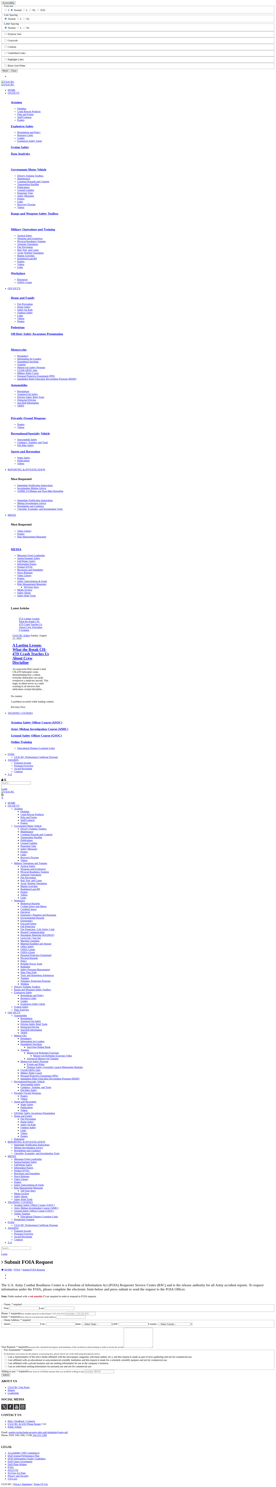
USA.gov (12, 1478)
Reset (5, 71)
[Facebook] (10, 1408)
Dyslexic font (14, 34)
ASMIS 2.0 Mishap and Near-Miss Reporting (40, 491)
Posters (20, 534)
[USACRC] (7, 81)
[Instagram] (23, 1408)
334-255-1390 (39, 1435)
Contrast (12, 46)
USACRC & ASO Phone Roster (24, 1424)
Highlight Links (16, 59)
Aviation (25, 630)
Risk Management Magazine (31, 536)
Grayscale (13, 40)
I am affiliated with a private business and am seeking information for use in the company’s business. (58, 1363)
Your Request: (14, 1347)
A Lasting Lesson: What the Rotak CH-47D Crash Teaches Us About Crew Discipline (30, 654)
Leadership (13, 1393)
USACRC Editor (21, 635)
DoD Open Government (20, 1461)
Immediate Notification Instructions (35, 485)
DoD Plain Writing (17, 1464)
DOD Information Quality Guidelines (27, 1458)
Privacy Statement (23, 1484)
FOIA (11, 1467)
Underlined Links (16, 53)
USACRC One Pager (19, 1387)
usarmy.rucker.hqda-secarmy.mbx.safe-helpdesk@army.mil (38, 1432)
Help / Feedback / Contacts (21, 1421)
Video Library (24, 531)
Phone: (10, 1313)
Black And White (16, 65)
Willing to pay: (14, 1371)
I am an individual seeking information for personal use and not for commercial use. (49, 1366)
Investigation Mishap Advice (31, 488)
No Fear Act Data (17, 1473)
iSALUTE (13, 1470)
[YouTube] (16, 1408)
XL (34, 10)
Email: (10, 1316)
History (11, 1390)
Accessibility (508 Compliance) (23, 1453)
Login (4, 789)
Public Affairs (15, 1427)
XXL (43, 10)
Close (13, 71)
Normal (18, 10)
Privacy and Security (18, 1476)
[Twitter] (4, 1408)
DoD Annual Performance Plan (23, 1455)
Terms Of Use (41, 1484)
